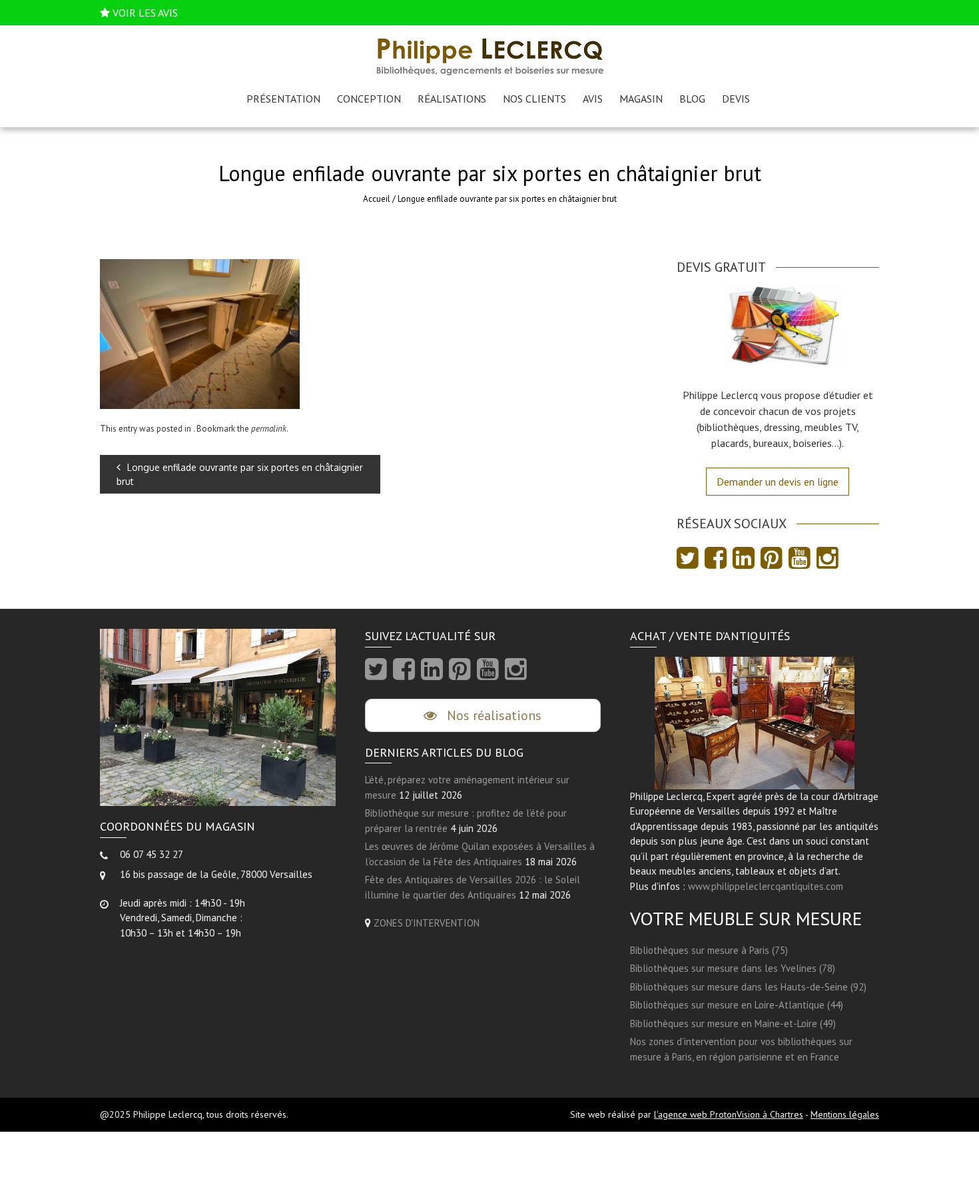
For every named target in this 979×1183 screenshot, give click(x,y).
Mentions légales (845, 1114)
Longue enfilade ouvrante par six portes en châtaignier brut (240, 474)
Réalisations (452, 98)
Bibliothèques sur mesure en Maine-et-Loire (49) (733, 1023)
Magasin (641, 98)
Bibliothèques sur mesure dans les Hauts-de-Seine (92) (748, 987)
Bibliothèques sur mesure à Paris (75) (709, 950)
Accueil (376, 198)
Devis (736, 98)
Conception (369, 98)
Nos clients (534, 98)
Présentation (283, 98)
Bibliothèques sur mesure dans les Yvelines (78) (732, 968)
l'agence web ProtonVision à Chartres (728, 1114)
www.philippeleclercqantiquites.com (765, 886)
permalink (268, 428)
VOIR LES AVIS (145, 12)
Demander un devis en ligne (777, 481)
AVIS (593, 98)
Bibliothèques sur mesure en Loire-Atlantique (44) (736, 1004)
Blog (692, 98)
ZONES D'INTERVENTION (427, 923)
